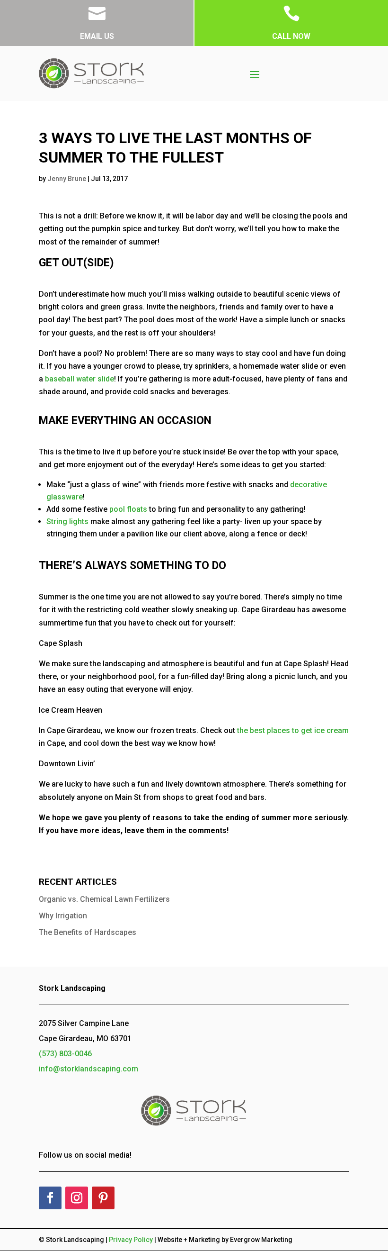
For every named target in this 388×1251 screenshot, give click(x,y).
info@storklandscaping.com (88, 1068)
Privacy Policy (131, 1239)
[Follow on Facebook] (50, 1198)
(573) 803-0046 (65, 1053)
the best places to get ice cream (293, 730)
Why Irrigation (63, 915)
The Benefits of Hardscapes (87, 932)
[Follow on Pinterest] (103, 1198)
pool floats (128, 509)
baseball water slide (79, 378)
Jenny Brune (66, 178)
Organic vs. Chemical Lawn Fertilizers (104, 899)
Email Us (97, 36)
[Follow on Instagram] (76, 1198)
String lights (67, 521)
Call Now (291, 36)
